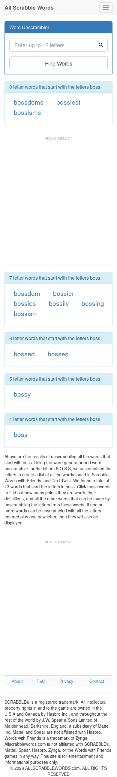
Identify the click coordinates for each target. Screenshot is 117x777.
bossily (59, 303)
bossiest (68, 101)
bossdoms (29, 101)
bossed (24, 353)
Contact (96, 681)
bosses (58, 353)
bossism (26, 313)
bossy (22, 393)
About (17, 681)
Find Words (58, 63)
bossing (93, 303)
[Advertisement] (58, 204)
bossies (25, 303)
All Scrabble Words (29, 7)
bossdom (27, 293)
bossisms (27, 112)
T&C (41, 681)
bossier (63, 293)
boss (21, 434)
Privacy (66, 681)
